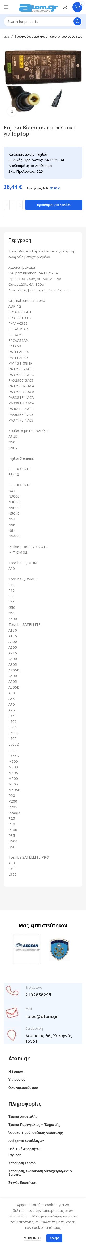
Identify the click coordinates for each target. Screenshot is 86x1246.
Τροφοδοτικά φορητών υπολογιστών (48, 36)
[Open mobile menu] (6, 7)
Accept (54, 1238)
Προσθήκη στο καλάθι (54, 205)
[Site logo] (38, 6)
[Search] (77, 21)
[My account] (65, 7)
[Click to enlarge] (12, 111)
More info (32, 1238)
